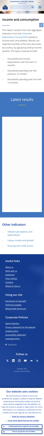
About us (9, 267)
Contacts (9, 283)
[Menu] (39, 7)
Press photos (11, 279)
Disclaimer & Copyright (15, 301)
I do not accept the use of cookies (23, 431)
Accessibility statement (15, 335)
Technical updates (13, 305)
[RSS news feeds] (37, 360)
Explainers (10, 275)
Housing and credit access (20, 246)
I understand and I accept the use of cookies (23, 426)
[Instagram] (19, 360)
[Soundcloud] (31, 360)
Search (32, 7)
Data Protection (12, 324)
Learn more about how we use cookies (23, 421)
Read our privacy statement (23, 417)
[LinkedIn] (13, 360)
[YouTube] (25, 360)
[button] (39, 2)
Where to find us (12, 286)
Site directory (12, 344)
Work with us (11, 271)
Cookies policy (11, 331)
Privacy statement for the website (20, 327)
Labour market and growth (20, 241)
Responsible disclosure (15, 309)
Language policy (12, 339)
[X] (7, 360)
